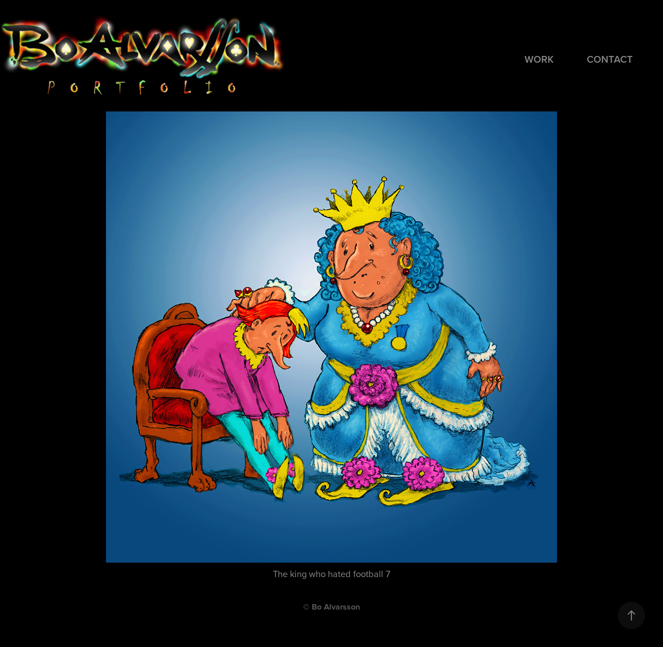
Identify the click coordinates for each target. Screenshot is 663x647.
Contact (610, 59)
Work (539, 59)
